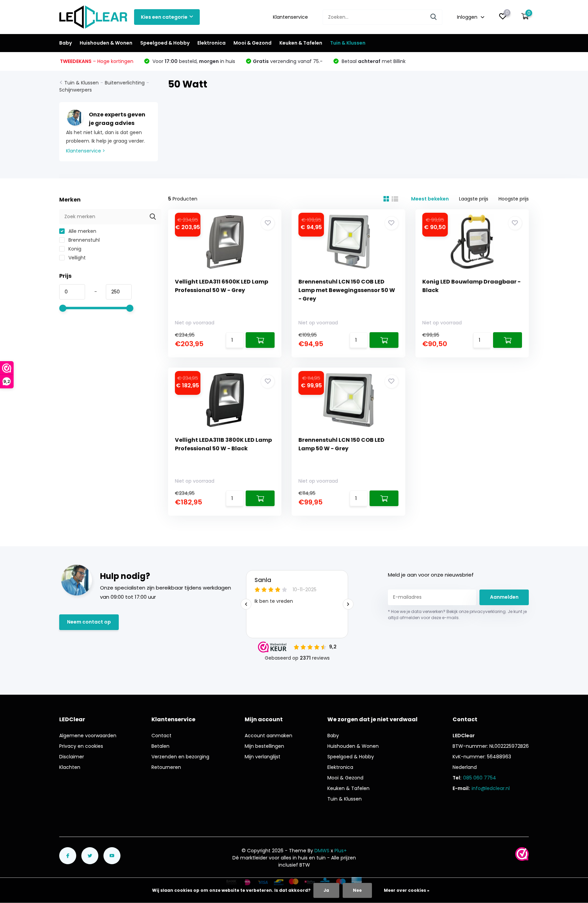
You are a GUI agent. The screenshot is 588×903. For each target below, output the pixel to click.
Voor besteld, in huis (193, 61)
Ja (326, 890)
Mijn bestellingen (264, 746)
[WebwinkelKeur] (522, 854)
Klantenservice (290, 17)
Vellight (76, 257)
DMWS (321, 850)
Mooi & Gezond (252, 42)
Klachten (69, 767)
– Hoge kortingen (96, 61)
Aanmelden (504, 597)
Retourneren (166, 767)
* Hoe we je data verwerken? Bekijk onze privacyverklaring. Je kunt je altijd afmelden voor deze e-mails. (457, 614)
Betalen (160, 746)
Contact (161, 735)
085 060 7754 (479, 777)
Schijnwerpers (75, 89)
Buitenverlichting (125, 82)
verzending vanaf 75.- (288, 61)
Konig (74, 248)
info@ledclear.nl (491, 788)
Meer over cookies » (406, 890)
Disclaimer (71, 756)
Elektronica (211, 42)
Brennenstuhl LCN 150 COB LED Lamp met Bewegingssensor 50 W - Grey (346, 290)
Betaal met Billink (373, 61)
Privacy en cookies (81, 746)
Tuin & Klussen (347, 42)
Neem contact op (89, 621)
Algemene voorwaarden (87, 735)
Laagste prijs (473, 198)
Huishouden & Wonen (106, 42)
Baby (65, 42)
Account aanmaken (268, 735)
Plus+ (340, 850)
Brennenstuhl (83, 240)
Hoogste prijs (514, 198)
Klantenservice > (85, 150)
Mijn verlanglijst (262, 756)
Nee (357, 890)
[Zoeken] (433, 17)
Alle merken (81, 231)
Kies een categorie (164, 17)
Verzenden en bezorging (180, 756)
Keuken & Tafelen (300, 42)
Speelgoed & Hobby (165, 42)
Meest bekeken (430, 198)
